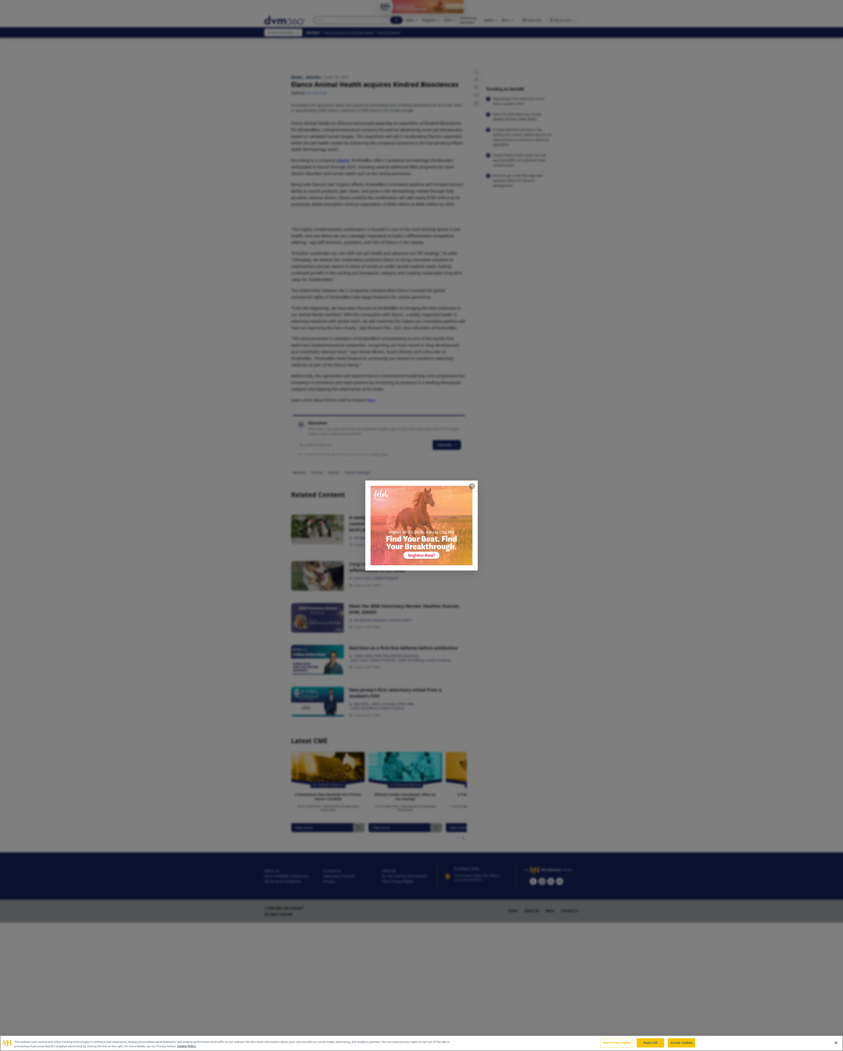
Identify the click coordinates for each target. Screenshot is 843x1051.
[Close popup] (472, 486)
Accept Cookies (682, 1043)
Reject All (650, 1043)
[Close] (836, 1042)
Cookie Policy (186, 1046)
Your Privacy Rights (616, 1043)
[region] (421, 1043)
